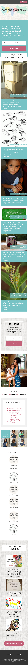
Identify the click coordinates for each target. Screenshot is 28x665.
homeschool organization (14, 408)
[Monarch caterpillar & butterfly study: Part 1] (14, 299)
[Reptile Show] (14, 196)
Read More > (6, 108)
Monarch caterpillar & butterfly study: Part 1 (18, 295)
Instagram (13, 394)
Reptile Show (21, 193)
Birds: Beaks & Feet (20, 144)
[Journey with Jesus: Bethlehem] (14, 250)
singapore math (14, 419)
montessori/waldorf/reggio (14, 414)
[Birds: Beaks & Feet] (14, 146)
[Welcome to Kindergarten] (14, 220)
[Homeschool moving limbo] (14, 98)
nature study (14, 417)
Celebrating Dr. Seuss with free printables (14, 614)
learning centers (14, 412)
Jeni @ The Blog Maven (19, 661)
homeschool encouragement (14, 410)
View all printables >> (14, 643)
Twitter (19, 654)
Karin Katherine (13, 659)
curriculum (14, 407)
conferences (14, 405)
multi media (14, 415)
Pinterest (5, 394)
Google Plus (21, 394)
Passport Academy (14, 11)
